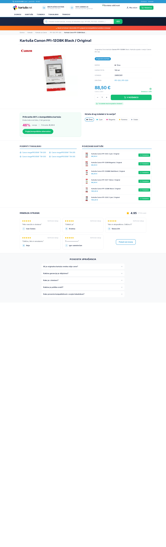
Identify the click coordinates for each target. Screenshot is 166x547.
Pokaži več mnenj (126, 242)
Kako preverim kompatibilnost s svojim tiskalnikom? (63, 294)
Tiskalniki (53, 14)
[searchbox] (78, 21)
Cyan (101, 119)
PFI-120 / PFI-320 (55, 32)
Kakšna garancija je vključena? (55, 273)
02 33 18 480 (19, 1)
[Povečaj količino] (106, 97)
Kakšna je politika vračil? (53, 287)
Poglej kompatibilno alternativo (38, 131)
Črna (90, 119)
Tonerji (41, 14)
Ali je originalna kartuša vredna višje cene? (60, 266)
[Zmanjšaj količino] (97, 97)
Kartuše (29, 14)
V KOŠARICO (132, 97)
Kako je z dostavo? (50, 280)
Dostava (144, 1)
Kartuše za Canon (41, 32)
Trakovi (66, 14)
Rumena (124, 119)
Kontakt (150, 1)
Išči (118, 21)
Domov (17, 14)
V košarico (145, 155)
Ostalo (135, 119)
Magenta (112, 119)
